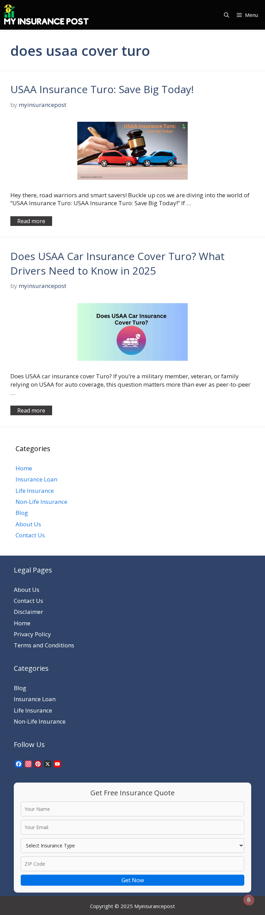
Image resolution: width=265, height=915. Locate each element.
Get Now (132, 880)
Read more (31, 221)
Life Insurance (35, 491)
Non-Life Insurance (41, 502)
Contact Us (30, 535)
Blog (22, 513)
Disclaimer (28, 612)
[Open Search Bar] (226, 15)
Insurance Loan (36, 479)
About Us (28, 524)
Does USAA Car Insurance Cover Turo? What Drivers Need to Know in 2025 (117, 263)
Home (24, 468)
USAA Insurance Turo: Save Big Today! (102, 89)
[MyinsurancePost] (46, 15)
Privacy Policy (32, 634)
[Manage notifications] (248, 899)
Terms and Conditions (44, 645)
